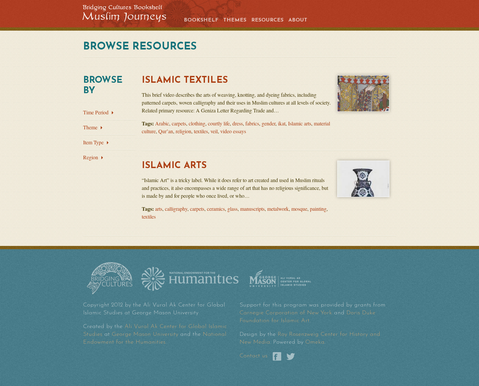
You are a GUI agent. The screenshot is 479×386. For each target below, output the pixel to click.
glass (232, 208)
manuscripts (252, 208)
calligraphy (176, 208)
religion (183, 131)
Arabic (162, 123)
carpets (179, 123)
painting (318, 208)
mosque (299, 208)
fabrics (252, 123)
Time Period (96, 112)
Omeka (315, 342)
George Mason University (145, 334)
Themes (234, 20)
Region (90, 157)
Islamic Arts (174, 165)
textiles (201, 131)
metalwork (278, 208)
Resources (267, 20)
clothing (197, 123)
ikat (281, 123)
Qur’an (165, 131)
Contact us (254, 356)
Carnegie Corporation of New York (286, 313)
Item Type (93, 142)
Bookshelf (201, 20)
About (297, 20)
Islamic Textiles (185, 80)
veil (214, 131)
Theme (90, 127)
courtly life (219, 123)
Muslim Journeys (129, 12)
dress (237, 123)
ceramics (216, 208)
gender (268, 123)
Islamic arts (299, 123)
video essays (233, 131)
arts (158, 208)
